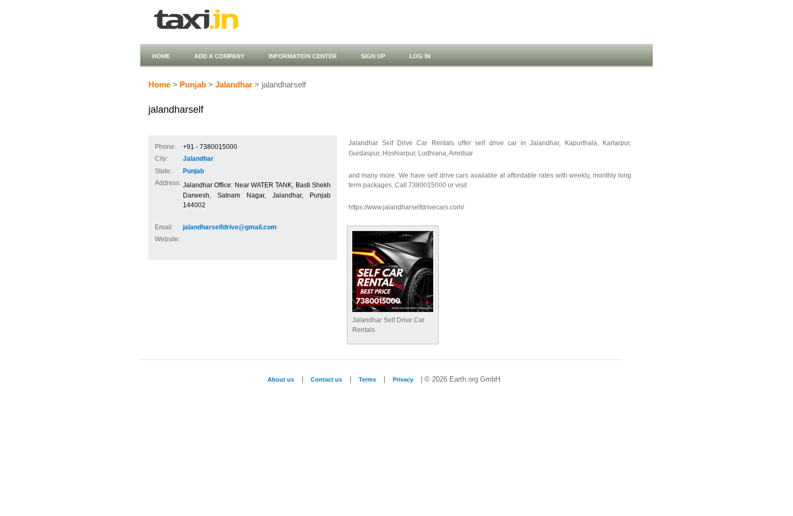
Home (161, 56)
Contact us (326, 379)
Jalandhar (233, 84)
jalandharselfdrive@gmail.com (230, 227)
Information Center (303, 56)
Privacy (403, 379)
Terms (367, 379)
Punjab (193, 84)
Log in (419, 56)
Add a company (219, 56)
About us (281, 379)
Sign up (373, 56)
